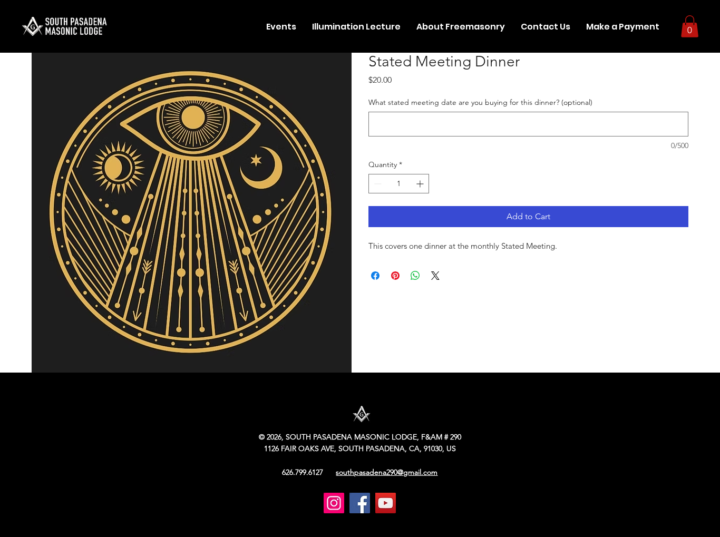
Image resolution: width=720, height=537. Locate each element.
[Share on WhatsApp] (415, 275)
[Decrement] (376, 183)
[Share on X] (435, 275)
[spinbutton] (398, 183)
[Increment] (420, 183)
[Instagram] (334, 503)
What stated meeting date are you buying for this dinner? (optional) (480, 102)
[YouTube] (385, 503)
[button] (460, 26)
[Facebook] (359, 503)
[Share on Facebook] (375, 275)
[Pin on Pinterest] (395, 275)
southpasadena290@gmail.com (386, 472)
